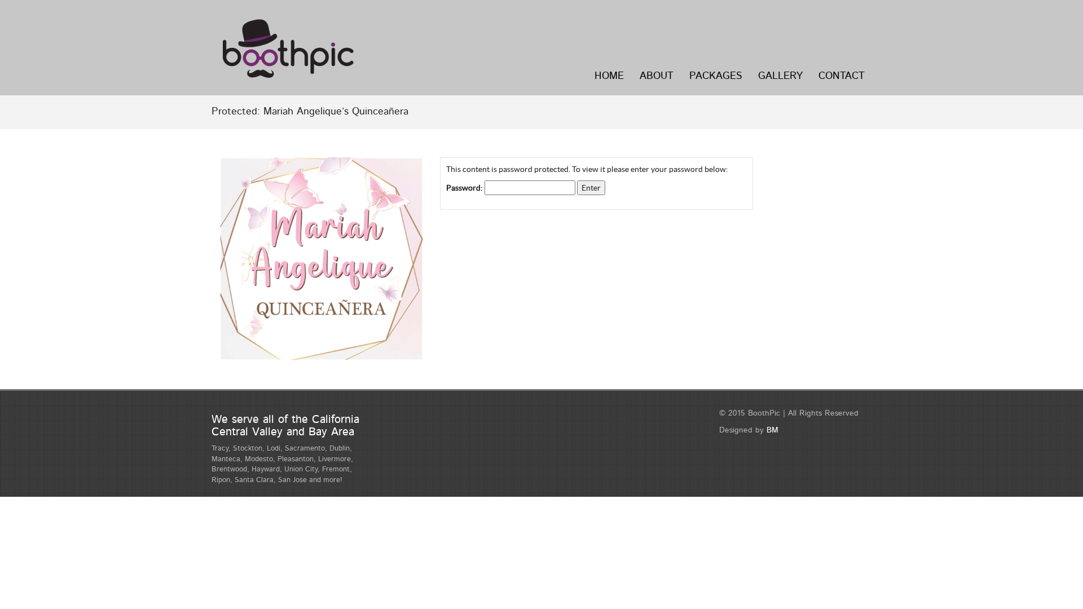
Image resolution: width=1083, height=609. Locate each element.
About (656, 76)
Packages (715, 76)
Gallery (780, 76)
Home (609, 76)
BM (772, 430)
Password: (465, 187)
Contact (841, 76)
